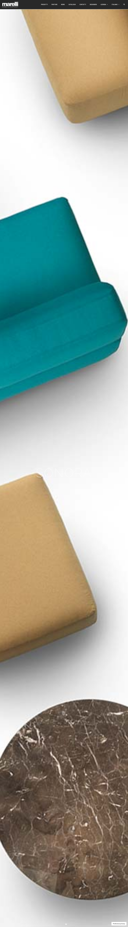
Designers (93, 5)
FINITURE (54, 5)
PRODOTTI (44, 5)
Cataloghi (72, 5)
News (63, 5)
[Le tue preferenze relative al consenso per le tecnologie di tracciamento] (119, 923)
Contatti (82, 5)
